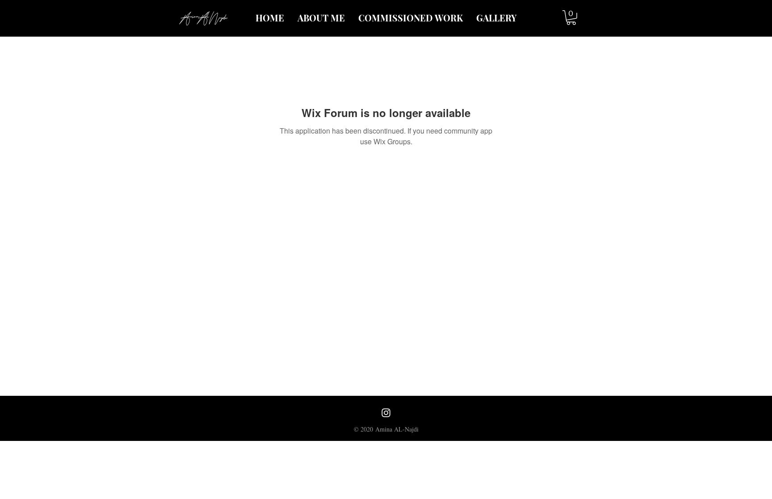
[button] (571, 17)
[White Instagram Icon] (386, 413)
